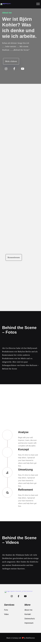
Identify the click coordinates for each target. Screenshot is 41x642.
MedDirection (30, 638)
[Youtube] (22, 68)
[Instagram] (6, 68)
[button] (11, 61)
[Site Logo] (6, 4)
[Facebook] (14, 68)
